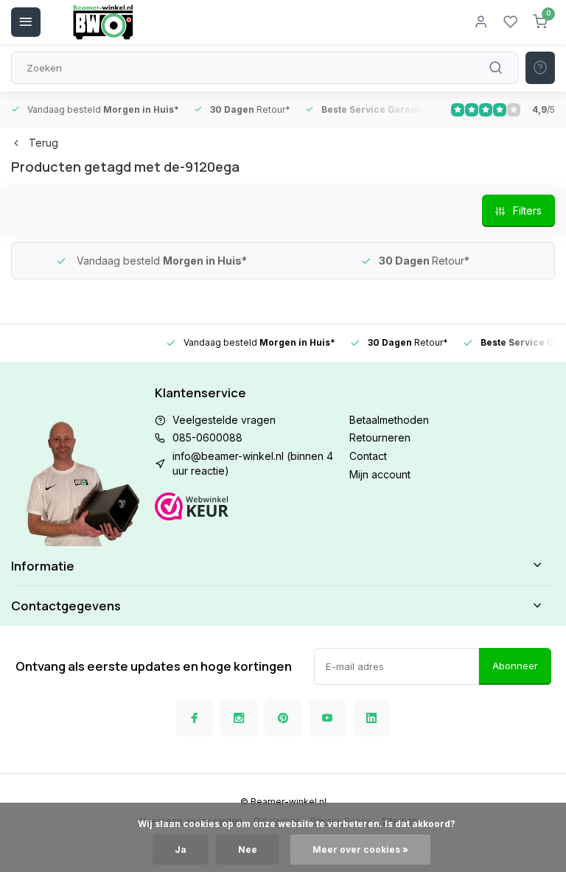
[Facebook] (194, 718)
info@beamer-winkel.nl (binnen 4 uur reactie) (252, 463)
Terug (43, 142)
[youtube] (327, 718)
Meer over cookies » (360, 849)
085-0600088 (207, 437)
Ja (180, 849)
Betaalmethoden (389, 420)
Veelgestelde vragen (224, 420)
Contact (368, 456)
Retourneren (379, 437)
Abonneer (515, 666)
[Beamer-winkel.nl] (103, 22)
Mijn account (379, 474)
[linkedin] (371, 718)
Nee (247, 849)
